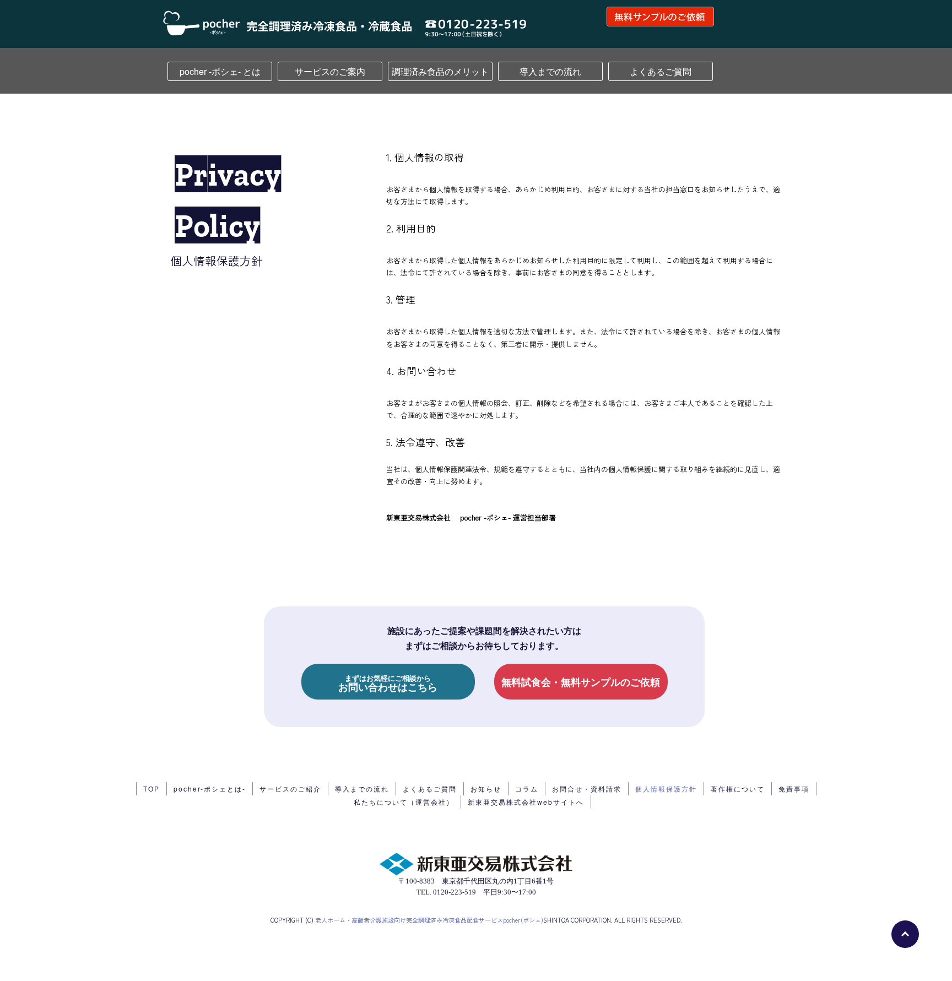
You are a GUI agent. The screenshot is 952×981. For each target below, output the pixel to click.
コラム (526, 788)
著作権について (738, 788)
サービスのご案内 (330, 71)
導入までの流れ (550, 71)
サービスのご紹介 (290, 788)
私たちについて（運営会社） (404, 801)
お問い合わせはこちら (387, 682)
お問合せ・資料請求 (586, 788)
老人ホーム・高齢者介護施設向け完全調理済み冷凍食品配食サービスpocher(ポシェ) (429, 919)
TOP (151, 788)
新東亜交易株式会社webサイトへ (526, 801)
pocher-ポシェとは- (210, 788)
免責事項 (793, 788)
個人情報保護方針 (666, 788)
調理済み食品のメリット (440, 71)
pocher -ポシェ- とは (220, 71)
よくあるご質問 (660, 71)
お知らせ (485, 788)
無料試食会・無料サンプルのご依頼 (580, 682)
